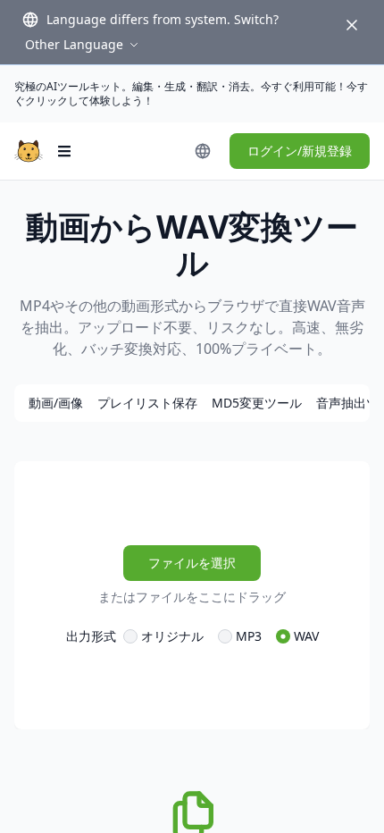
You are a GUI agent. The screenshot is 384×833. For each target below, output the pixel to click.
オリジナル (172, 635)
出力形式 (91, 635)
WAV (306, 635)
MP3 (249, 635)
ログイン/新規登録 (299, 150)
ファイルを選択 (192, 562)
